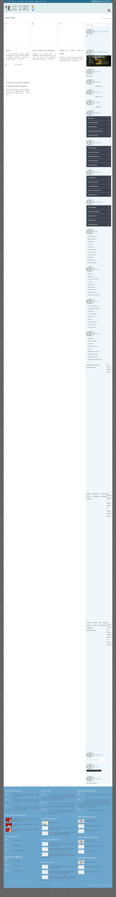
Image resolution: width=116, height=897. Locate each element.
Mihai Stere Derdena (18, 850)
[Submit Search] (92, 1)
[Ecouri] (17, 35)
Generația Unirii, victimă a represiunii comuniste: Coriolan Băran (26, 830)
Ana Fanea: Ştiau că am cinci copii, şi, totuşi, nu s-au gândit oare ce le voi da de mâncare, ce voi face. (22, 801)
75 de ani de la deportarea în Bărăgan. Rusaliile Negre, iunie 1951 (26, 795)
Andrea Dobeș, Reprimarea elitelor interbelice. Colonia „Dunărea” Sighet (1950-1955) (62, 833)
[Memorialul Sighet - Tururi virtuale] (98, 41)
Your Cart (41, 1)
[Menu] (109, 10)
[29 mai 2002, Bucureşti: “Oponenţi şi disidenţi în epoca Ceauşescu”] (17, 72)
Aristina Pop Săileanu (54, 822)
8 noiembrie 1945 (89, 820)
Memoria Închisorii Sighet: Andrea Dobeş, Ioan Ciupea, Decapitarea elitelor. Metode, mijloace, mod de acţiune (58, 855)
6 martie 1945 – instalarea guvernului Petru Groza (98, 795)
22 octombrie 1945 (90, 830)
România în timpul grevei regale (93, 825)
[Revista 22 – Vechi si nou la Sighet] (71, 35)
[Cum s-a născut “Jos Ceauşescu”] (44, 35)
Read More (21, 59)
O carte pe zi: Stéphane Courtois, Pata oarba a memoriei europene (62, 828)
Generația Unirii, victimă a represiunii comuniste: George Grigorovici (26, 820)
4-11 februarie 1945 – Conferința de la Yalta (97, 810)
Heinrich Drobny (17, 840)
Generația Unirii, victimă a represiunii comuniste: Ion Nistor (26, 825)
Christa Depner (17, 845)
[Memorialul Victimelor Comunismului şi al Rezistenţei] (22, 8)
